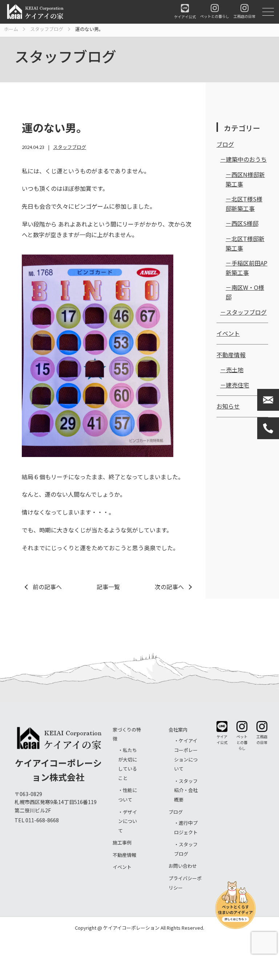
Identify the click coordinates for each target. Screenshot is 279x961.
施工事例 (122, 842)
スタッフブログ (69, 146)
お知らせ (228, 406)
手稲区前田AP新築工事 (246, 268)
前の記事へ (47, 586)
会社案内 (178, 729)
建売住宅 (237, 385)
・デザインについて (127, 821)
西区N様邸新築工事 (245, 179)
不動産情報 (231, 354)
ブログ (225, 144)
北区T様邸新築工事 (245, 243)
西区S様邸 (244, 223)
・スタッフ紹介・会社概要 (186, 790)
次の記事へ (169, 586)
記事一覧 (108, 586)
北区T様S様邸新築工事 (244, 203)
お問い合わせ (183, 865)
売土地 (234, 369)
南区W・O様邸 (245, 292)
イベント (228, 333)
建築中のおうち (246, 159)
